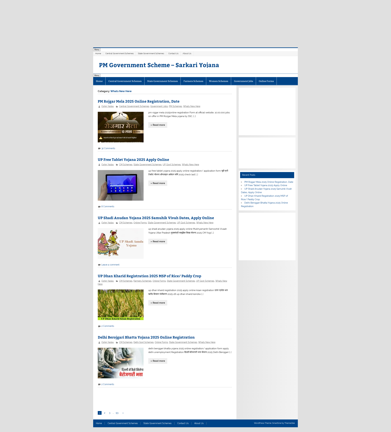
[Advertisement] (195, 21)
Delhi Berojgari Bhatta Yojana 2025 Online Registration (146, 337)
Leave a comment (110, 264)
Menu (96, 49)
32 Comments (108, 148)
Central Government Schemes (119, 53)
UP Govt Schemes (172, 164)
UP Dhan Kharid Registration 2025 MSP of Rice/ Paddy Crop (149, 275)
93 (117, 413)
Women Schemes (218, 81)
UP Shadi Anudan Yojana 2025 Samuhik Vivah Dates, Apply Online (156, 217)
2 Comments (107, 326)
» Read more (158, 125)
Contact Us (173, 53)
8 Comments (107, 206)
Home (98, 53)
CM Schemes (125, 164)
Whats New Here (191, 106)
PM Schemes (175, 106)
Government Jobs (243, 81)
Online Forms (266, 81)
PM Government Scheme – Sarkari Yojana (159, 65)
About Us (187, 53)
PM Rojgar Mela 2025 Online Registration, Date (138, 101)
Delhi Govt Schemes (143, 342)
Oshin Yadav (107, 106)
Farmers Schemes (193, 81)
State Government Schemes (151, 53)
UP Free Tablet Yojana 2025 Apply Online (133, 159)
